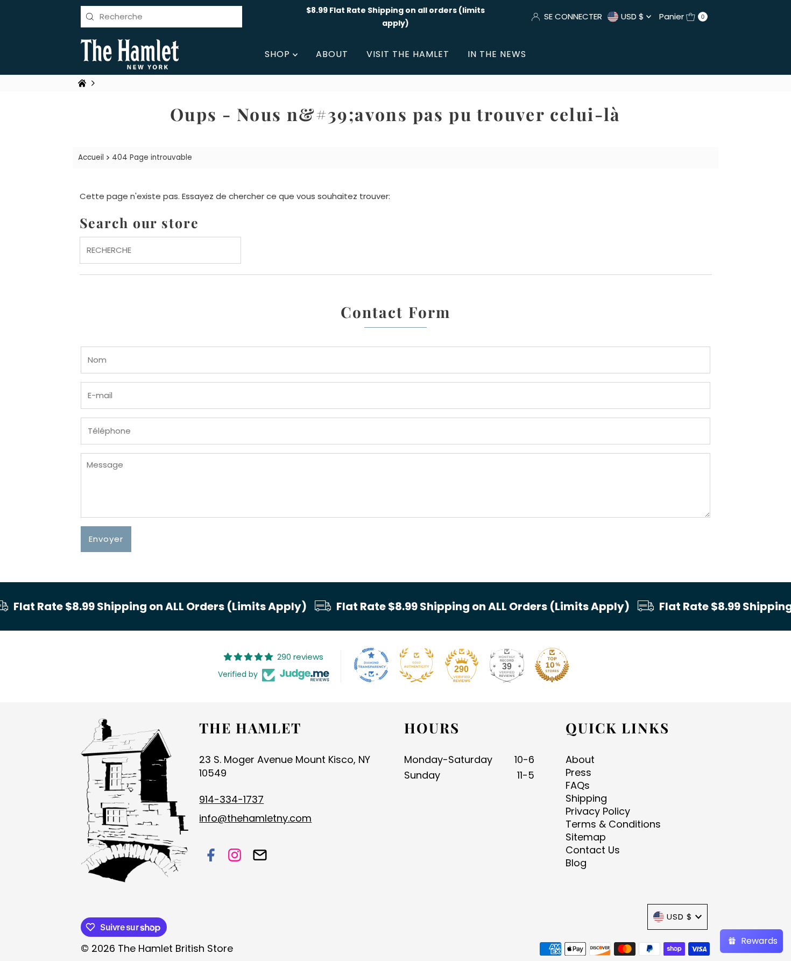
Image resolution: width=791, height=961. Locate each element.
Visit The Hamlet (407, 54)
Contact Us (593, 850)
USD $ (633, 16)
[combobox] (161, 16)
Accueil (91, 157)
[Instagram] (234, 856)
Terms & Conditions (613, 824)
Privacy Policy (598, 811)
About (332, 54)
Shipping (586, 798)
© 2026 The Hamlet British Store (157, 948)
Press (578, 772)
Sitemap (586, 837)
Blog (576, 863)
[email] (260, 856)
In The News (497, 54)
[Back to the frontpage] (83, 83)
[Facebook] (210, 856)
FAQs (578, 785)
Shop (279, 54)
